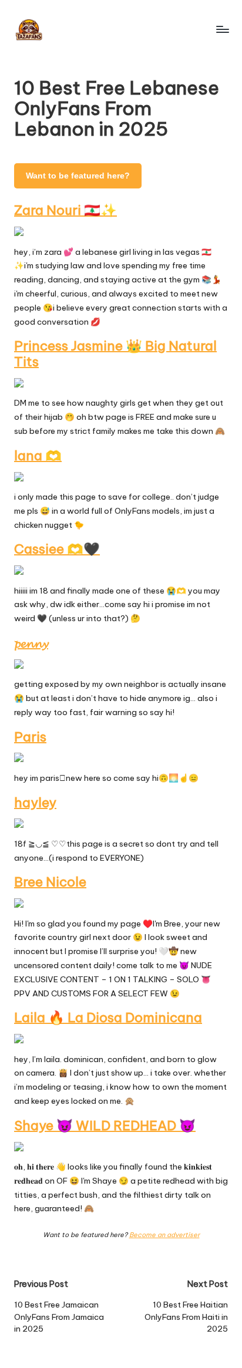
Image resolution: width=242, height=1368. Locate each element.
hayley (35, 802)
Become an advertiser (164, 1235)
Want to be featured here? (78, 175)
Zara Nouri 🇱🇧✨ (65, 210)
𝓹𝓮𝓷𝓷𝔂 (31, 643)
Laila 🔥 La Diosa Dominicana (108, 1017)
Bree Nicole (50, 882)
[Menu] (222, 29)
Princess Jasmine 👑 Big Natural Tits (115, 354)
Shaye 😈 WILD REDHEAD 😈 (105, 1125)
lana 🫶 (38, 455)
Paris (30, 737)
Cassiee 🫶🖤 (57, 549)
